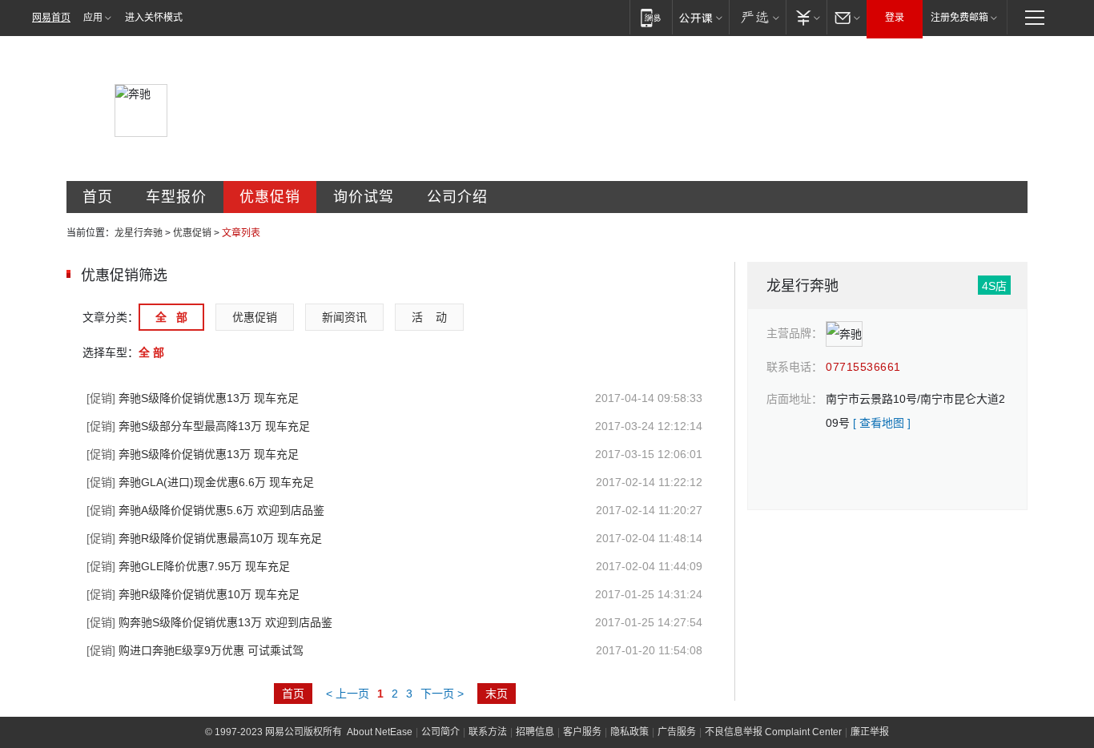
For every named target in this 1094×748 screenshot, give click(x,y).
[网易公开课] (700, 17)
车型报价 (176, 197)
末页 (496, 693)
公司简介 (440, 732)
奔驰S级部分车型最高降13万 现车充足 (198, 426)
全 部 (171, 317)
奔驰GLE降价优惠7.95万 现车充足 (188, 566)
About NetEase (379, 732)
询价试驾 (363, 197)
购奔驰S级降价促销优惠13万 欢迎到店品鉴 (209, 622)
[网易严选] (757, 17)
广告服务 (677, 732)
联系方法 (488, 732)
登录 (894, 17)
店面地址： (794, 398)
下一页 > (442, 693)
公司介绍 (457, 197)
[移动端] (650, 17)
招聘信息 (535, 732)
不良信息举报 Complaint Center (773, 732)
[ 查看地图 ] (882, 422)
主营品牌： (794, 333)
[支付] (806, 17)
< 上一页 (347, 693)
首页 (97, 197)
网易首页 (51, 17)
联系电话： (794, 366)
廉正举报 (870, 732)
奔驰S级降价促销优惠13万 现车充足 (192, 398)
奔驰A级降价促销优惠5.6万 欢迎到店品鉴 (205, 510)
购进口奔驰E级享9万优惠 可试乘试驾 (195, 650)
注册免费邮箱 (959, 17)
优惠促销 (269, 197)
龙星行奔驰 (139, 233)
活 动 (429, 317)
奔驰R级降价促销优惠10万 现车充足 (193, 594)
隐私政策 (629, 732)
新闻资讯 (344, 317)
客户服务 (582, 732)
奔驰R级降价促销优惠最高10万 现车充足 (204, 538)
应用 (93, 17)
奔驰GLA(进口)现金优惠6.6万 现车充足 (200, 482)
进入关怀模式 (154, 17)
